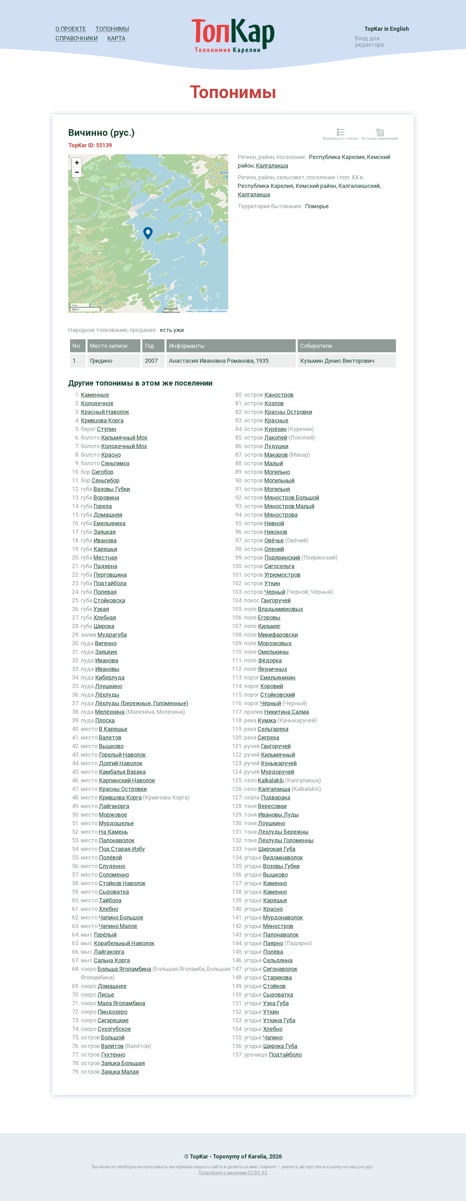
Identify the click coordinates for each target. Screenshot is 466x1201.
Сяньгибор (106, 480)
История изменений (380, 139)
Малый (273, 463)
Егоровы (269, 617)
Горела (103, 506)
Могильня (277, 489)
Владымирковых (280, 609)
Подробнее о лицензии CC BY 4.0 (233, 1172)
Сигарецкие (113, 1020)
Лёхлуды (107, 694)
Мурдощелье (116, 823)
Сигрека (268, 737)
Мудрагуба (112, 634)
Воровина (106, 497)
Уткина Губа (279, 1020)
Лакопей (275, 437)
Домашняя (108, 514)
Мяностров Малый (289, 506)
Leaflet (188, 311)
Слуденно (112, 866)
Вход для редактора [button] (369, 41)
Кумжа (267, 720)
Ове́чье (274, 540)
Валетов (110, 737)
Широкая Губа (276, 849)
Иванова (105, 540)
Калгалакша (272, 165)
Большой (113, 1037)
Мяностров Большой (291, 497)
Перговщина (110, 574)
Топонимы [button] (112, 28)
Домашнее (112, 986)
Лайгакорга (114, 806)
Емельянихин (277, 677)
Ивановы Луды (278, 814)
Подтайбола (110, 583)
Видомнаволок (283, 857)
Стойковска (109, 600)
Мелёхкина (110, 711)
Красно (111, 454)
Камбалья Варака (122, 771)
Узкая (101, 609)
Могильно (277, 471)
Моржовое (113, 814)
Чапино (273, 1037)
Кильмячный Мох (124, 437)
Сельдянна (278, 960)
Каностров (279, 394)
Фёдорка (270, 660)
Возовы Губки (281, 866)
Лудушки (276, 446)
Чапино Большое (121, 917)
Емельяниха (110, 523)
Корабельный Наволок (124, 943)
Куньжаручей (279, 763)
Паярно (273, 943)
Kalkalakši (271, 780)
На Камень (113, 831)
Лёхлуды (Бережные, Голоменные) (141, 703)
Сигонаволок (280, 968)
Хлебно (108, 909)
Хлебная (105, 617)
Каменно (275, 883)
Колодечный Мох (124, 446)
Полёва (273, 951)
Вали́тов (112, 1046)
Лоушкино (108, 686)
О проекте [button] (70, 28)
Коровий (271, 686)
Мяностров (278, 926)
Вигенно (106, 643)
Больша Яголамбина (124, 968)
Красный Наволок (105, 411)
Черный (274, 591)
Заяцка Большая (123, 1063)
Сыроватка (114, 891)
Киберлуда (110, 677)
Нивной (274, 523)
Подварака (275, 797)
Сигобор (102, 471)
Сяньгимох (115, 463)
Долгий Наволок (120, 763)
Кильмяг (269, 626)
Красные (276, 420)
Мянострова (281, 514)
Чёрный (270, 703)
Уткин (272, 583)
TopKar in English (386, 28)
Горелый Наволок (122, 754)
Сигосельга (279, 566)
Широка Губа (280, 1046)
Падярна (105, 566)
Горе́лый (105, 934)
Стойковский (277, 694)
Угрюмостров (282, 574)
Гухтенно (113, 1054)
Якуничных (272, 669)
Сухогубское (114, 1028)
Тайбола (110, 900)
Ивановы (107, 669)
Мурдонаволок (283, 917)
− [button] (77, 172)
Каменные (95, 394)
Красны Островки (123, 789)
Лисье (106, 994)
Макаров (276, 454)
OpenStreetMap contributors (212, 311)
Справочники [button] (76, 38)
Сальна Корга (112, 960)
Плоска (105, 720)
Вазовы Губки (112, 489)
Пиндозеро (112, 1011)
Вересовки (272, 806)
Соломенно (114, 874)
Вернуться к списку (340, 139)
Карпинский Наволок (127, 780)
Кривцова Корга (102, 420)
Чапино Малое (118, 926)
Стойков (274, 986)
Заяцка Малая (120, 1071)
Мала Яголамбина (121, 1003)
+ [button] (77, 163)
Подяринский (282, 557)
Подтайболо (285, 1054)
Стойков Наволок (122, 883)
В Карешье (113, 729)
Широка (104, 626)
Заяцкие (106, 651)
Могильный (279, 480)
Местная (105, 557)
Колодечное (97, 403)
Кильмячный (278, 754)
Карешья (105, 549)
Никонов (275, 531)
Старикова (277, 977)
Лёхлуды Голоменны (286, 840)
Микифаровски (278, 634)
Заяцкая (105, 531)
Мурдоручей (277, 771)
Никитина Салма (286, 711)
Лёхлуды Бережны (283, 831)
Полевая (105, 591)
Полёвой (110, 857)
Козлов (274, 403)
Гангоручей (276, 600)
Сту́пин (106, 429)
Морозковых (275, 643)
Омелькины (273, 651)
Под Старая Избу (122, 849)
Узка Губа (276, 1003)
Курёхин (275, 429)
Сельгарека (273, 729)
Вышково (111, 746)
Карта (116, 38)
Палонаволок (116, 840)
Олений (274, 549)
